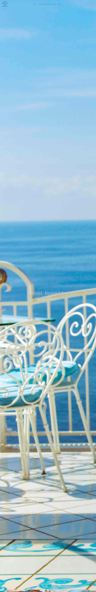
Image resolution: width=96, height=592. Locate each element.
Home (35, 4)
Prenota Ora (90, 4)
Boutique (47, 4)
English (59, 4)
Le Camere (41, 4)
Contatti (54, 4)
